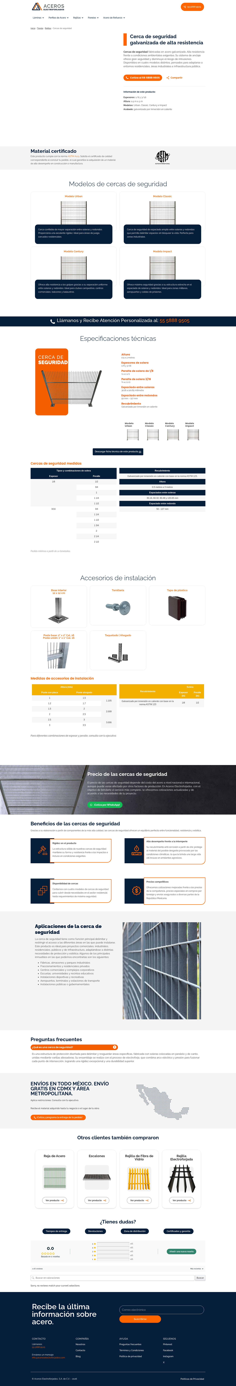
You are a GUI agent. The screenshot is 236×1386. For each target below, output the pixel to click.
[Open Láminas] (43, 17)
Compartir (176, 77)
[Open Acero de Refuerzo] (124, 17)
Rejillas (48, 28)
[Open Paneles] (98, 17)
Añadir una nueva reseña (181, 1251)
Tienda (40, 28)
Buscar (200, 1278)
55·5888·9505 (38, 1347)
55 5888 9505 (174, 320)
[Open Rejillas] (82, 17)
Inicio (33, 28)
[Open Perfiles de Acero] (68, 17)
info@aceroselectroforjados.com (48, 1357)
